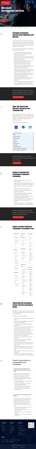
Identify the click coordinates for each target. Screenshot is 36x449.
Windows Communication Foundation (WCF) (20, 148)
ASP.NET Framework (16, 138)
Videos (11, 432)
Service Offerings (20, 27)
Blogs (11, 425)
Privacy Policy (15, 447)
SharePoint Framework (16, 136)
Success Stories (25, 27)
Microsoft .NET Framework (17, 133)
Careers (3, 427)
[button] (3, 20)
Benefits (11, 27)
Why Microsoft (3, 27)
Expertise (15, 27)
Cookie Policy (22, 447)
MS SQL (14, 134)
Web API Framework (16, 143)
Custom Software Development (21, 426)
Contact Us (3, 430)
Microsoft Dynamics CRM (17, 146)
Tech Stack (8, 27)
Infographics (12, 430)
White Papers (12, 427)
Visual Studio (15, 141)
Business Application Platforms (21, 431)
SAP (19, 435)
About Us (3, 425)
